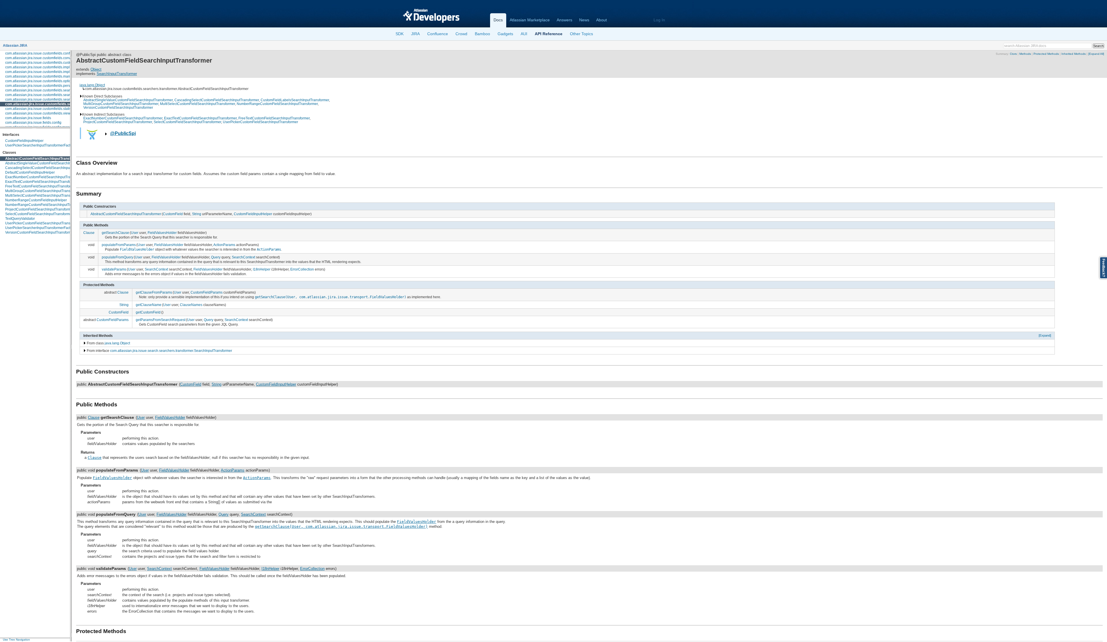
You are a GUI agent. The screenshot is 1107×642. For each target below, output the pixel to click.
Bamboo (482, 33)
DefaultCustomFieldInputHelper (30, 172)
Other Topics (581, 33)
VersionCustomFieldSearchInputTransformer (40, 232)
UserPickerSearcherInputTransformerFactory (40, 145)
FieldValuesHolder (162, 232)
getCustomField (148, 312)
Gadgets (505, 33)
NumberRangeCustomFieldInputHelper (36, 200)
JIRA (415, 33)
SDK (400, 33)
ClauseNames (191, 305)
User (134, 232)
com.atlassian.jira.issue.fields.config (33, 123)
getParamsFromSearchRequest (160, 320)
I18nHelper (261, 269)
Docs (498, 20)
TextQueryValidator (20, 219)
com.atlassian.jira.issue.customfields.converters (42, 58)
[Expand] (1045, 335)
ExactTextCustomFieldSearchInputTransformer (41, 182)
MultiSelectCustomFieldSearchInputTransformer (42, 196)
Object (96, 69)
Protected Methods (1046, 53)
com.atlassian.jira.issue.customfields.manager (41, 76)
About (601, 20)
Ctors (1013, 53)
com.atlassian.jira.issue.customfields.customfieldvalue (47, 63)
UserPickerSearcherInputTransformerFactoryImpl (43, 228)
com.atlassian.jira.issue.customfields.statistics (40, 109)
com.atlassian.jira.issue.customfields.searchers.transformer (55, 104)
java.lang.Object (92, 85)
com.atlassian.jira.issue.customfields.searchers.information (51, 95)
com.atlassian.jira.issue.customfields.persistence (43, 86)
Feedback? (1104, 268)
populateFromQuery (117, 257)
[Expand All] (1096, 53)
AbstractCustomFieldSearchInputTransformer (43, 159)
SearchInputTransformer (117, 74)
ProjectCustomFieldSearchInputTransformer (39, 209)
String (196, 214)
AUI (524, 33)
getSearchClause (115, 232)
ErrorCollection (302, 269)
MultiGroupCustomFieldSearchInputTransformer (42, 191)
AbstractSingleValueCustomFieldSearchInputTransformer (50, 163)
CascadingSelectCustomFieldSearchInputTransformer (47, 168)
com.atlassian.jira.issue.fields (28, 118)
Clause (89, 232)
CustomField (173, 214)
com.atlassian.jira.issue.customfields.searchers (42, 90)
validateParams (114, 269)
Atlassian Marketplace (530, 20)
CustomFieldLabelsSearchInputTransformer (295, 100)
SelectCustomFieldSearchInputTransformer (39, 214)
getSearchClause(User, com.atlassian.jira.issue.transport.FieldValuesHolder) (330, 297)
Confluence (437, 33)
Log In (659, 20)
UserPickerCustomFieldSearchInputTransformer (42, 223)
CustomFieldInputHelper (24, 141)
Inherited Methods (1073, 53)
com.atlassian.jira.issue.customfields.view (37, 113)
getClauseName (148, 305)
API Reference (548, 33)
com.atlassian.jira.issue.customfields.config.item (42, 53)
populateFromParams (119, 245)
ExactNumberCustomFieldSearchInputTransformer (44, 177)
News (584, 20)
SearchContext (243, 257)
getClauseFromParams (154, 292)
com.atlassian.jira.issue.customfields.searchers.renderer (49, 99)
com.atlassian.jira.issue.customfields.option (39, 81)
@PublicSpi (123, 133)
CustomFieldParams (207, 292)
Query (216, 257)
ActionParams (224, 245)
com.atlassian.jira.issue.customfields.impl (37, 67)
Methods (1025, 53)
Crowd (461, 33)
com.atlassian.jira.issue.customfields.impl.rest (40, 72)
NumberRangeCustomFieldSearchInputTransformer (45, 205)
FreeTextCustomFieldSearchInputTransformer (41, 186)
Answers (564, 20)
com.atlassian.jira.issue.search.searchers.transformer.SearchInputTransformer (171, 350)
